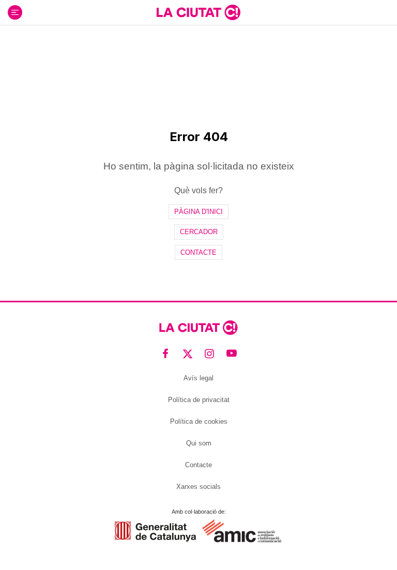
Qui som (198, 443)
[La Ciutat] (198, 12)
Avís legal (198, 378)
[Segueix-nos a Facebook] (166, 353)
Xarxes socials (198, 486)
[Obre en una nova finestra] (155, 531)
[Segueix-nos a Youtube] (232, 353)
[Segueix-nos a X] (188, 353)
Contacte (198, 252)
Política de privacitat (199, 400)
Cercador (199, 232)
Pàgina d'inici (198, 211)
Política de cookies (198, 421)
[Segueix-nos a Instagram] (210, 353)
